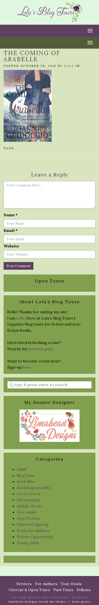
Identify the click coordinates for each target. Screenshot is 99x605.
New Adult (26, 512)
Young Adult (28, 542)
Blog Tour (26, 475)
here (27, 367)
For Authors (46, 583)
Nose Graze (81, 601)
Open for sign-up (33, 524)
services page (41, 348)
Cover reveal (28, 493)
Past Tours (63, 589)
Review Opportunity (35, 536)
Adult (21, 469)
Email (11, 230)
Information (28, 499)
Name (11, 214)
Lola (69, 66)
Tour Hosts (71, 583)
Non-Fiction (28, 518)
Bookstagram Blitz (34, 487)
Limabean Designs (23, 601)
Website (11, 246)
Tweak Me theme (52, 601)
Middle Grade (29, 506)
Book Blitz (26, 481)
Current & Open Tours (29, 589)
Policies (84, 589)
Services (24, 583)
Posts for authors (33, 530)
